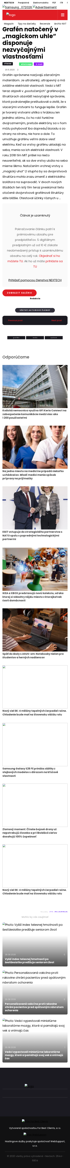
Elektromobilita (40, 2)
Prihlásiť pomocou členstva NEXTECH (35, 280)
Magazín (9, 23)
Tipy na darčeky (27, 23)
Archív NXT (60, 23)
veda (35, 338)
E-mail (39, 64)
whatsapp (26, 64)
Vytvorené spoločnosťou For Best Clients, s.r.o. (35, 1128)
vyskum (53, 338)
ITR (61, 2)
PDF (54, 2)
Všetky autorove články (35, 310)
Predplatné (23, 2)
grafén (16, 338)
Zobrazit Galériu (19, 292)
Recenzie (45, 23)
